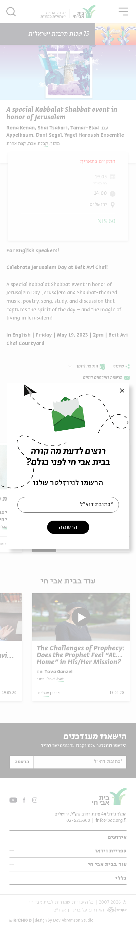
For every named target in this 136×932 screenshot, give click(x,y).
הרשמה (68, 527)
